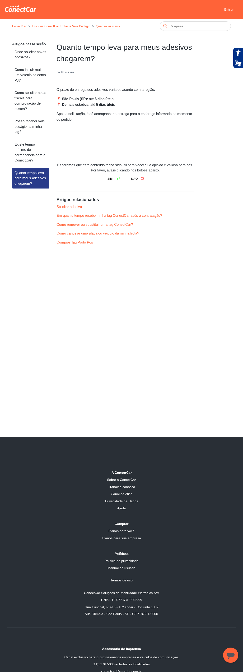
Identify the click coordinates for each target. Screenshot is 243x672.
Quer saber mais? (108, 26)
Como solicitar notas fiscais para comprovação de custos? (30, 101)
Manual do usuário (121, 568)
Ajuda (121, 508)
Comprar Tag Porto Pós (74, 242)
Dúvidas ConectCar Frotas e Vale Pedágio (61, 26)
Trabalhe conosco (121, 487)
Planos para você (121, 531)
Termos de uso (121, 580)
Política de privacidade (122, 561)
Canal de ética (121, 494)
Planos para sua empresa (121, 538)
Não (134, 178)
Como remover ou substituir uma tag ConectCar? (94, 224)
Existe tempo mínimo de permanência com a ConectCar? (29, 152)
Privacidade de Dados (121, 501)
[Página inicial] (20, 11)
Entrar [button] (229, 9)
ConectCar (19, 26)
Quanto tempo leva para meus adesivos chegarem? (30, 178)
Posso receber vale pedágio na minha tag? (29, 126)
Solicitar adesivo (69, 207)
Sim (109, 178)
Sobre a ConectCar (121, 480)
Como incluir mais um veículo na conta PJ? (30, 75)
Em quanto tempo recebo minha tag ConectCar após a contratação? (109, 215)
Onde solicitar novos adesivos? (30, 54)
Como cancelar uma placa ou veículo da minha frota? (97, 233)
